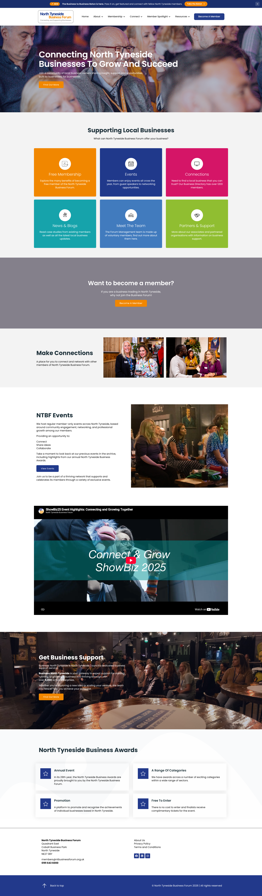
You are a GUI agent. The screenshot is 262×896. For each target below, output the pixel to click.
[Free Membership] (65, 164)
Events (131, 174)
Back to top (57, 885)
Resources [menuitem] (181, 16)
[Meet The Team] (131, 215)
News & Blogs (65, 225)
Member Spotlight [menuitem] (157, 16)
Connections (197, 174)
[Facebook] (136, 855)
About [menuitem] (96, 16)
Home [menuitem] (85, 16)
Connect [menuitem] (135, 16)
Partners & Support (197, 225)
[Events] (131, 164)
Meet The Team (131, 225)
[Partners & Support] (197, 215)
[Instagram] (147, 855)
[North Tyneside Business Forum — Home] (56, 16)
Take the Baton (194, 3)
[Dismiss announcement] (257, 4)
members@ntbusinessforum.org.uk (63, 859)
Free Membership (65, 174)
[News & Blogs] (65, 215)
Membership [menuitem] (115, 16)
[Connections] (197, 164)
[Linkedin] (142, 855)
